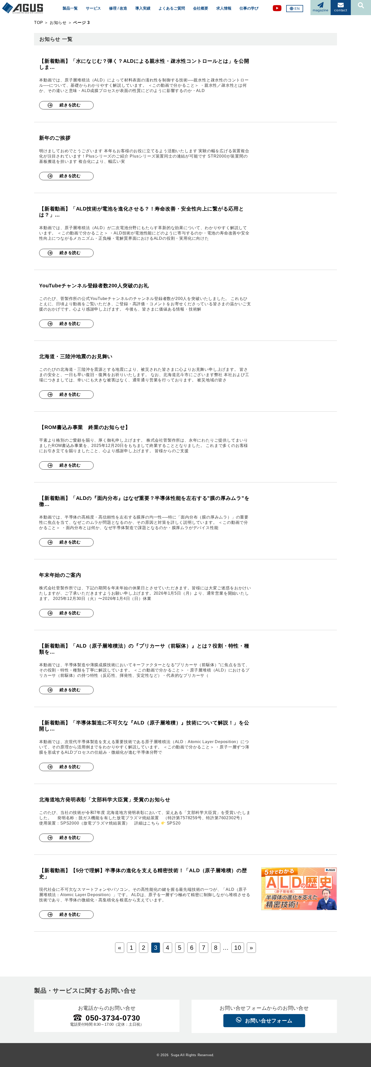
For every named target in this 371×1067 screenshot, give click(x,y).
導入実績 (142, 8)
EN (297, 9)
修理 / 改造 (118, 8)
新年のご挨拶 (55, 138)
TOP (38, 22)
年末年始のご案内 (60, 575)
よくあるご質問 (171, 8)
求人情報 (223, 8)
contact (340, 10)
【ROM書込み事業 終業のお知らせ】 (84, 427)
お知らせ (58, 22)
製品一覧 (70, 8)
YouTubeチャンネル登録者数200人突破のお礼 (94, 285)
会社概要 (200, 8)
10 (237, 947)
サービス (93, 8)
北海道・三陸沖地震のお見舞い (76, 356)
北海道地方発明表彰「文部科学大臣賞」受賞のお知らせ (104, 799)
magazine (320, 10)
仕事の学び (249, 8)
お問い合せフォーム (268, 1020)
